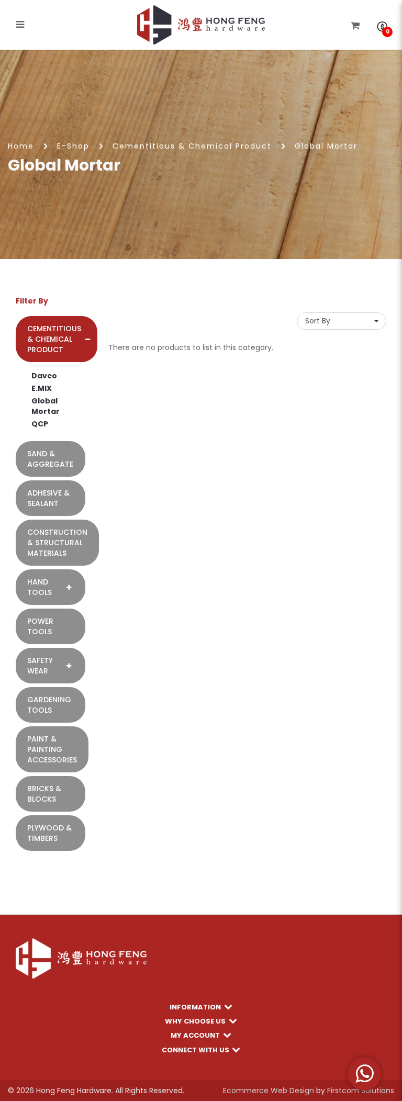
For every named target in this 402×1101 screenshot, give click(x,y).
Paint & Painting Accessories (52, 749)
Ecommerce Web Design (268, 1090)
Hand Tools (39, 587)
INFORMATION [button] (196, 1006)
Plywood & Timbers (49, 833)
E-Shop (73, 146)
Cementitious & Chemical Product (192, 146)
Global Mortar (326, 146)
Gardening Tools (49, 704)
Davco (44, 375)
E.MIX (41, 388)
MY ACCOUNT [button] (196, 1034)
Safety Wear (40, 665)
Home (21, 146)
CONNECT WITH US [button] (196, 1049)
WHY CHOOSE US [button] (196, 1020)
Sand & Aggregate (50, 458)
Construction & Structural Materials (57, 542)
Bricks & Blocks (44, 793)
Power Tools (40, 626)
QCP (39, 424)
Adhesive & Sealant (48, 498)
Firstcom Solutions (360, 1090)
